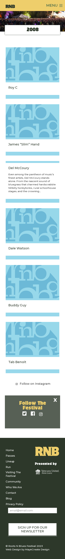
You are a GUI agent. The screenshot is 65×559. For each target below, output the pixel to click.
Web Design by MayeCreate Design (27, 549)
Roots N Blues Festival (22, 545)
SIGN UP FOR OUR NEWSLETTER (32, 529)
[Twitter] (24, 413)
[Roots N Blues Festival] (21, 6)
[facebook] (33, 413)
